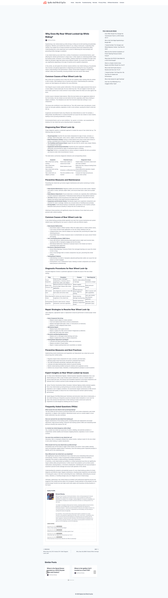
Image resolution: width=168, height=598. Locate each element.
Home (72, 2)
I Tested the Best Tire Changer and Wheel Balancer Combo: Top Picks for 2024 (115, 47)
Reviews (95, 2)
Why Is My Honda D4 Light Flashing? (114, 79)
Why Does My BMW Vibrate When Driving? (87, 550)
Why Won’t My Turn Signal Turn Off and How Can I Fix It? (60, 535)
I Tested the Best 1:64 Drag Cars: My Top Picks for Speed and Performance (114, 74)
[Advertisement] (84, 15)
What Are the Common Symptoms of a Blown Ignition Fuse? (60, 531)
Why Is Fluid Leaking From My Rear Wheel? (57, 527)
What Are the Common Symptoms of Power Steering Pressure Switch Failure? (114, 53)
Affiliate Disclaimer (113, 2)
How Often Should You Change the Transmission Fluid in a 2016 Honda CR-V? (114, 35)
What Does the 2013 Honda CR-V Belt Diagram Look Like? (55, 551)
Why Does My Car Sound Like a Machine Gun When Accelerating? (62, 538)
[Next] (95, 572)
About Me (78, 2)
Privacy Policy (102, 2)
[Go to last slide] (47, 572)
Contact (122, 2)
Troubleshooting (86, 2)
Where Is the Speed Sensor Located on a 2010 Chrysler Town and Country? (56, 570)
